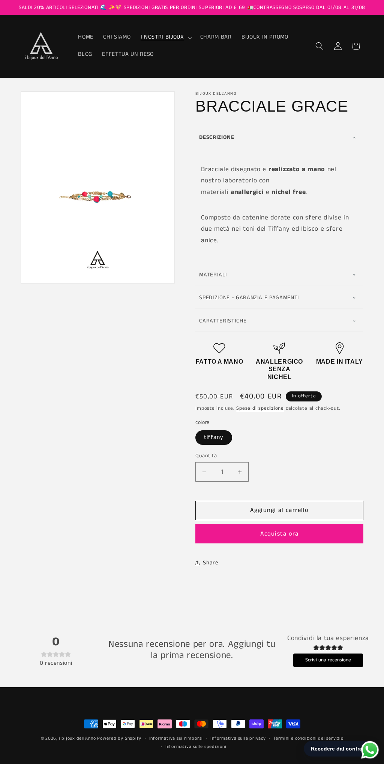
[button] (165, 37)
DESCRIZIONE (216, 137)
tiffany (214, 437)
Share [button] (210, 563)
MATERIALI (213, 275)
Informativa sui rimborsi (176, 738)
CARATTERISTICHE (222, 321)
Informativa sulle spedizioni (195, 746)
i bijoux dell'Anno (78, 738)
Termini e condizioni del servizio (308, 738)
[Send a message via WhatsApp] (370, 750)
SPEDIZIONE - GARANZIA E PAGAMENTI (249, 297)
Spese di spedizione (260, 408)
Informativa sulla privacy (238, 738)
